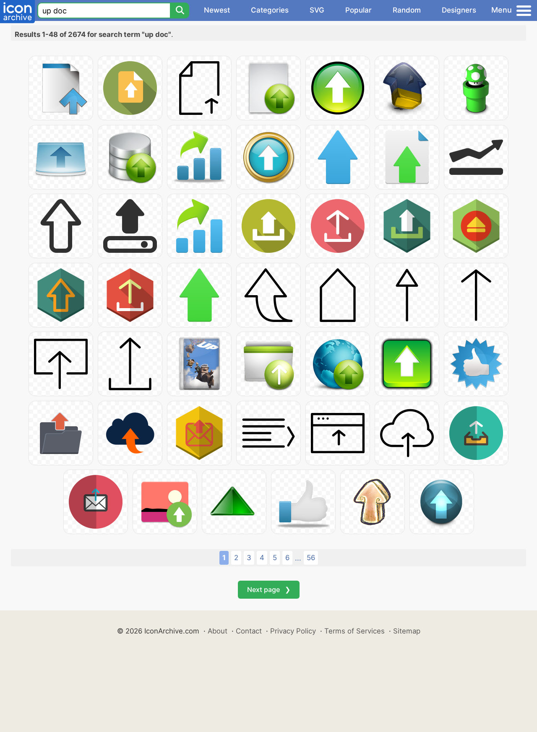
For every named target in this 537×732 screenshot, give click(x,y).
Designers (459, 10)
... (298, 558)
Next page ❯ (268, 589)
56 (311, 557)
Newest (217, 10)
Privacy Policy (293, 631)
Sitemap (406, 631)
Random (407, 10)
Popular (358, 10)
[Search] (179, 10)
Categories (270, 10)
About (217, 631)
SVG (317, 10)
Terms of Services (354, 631)
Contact (249, 631)
